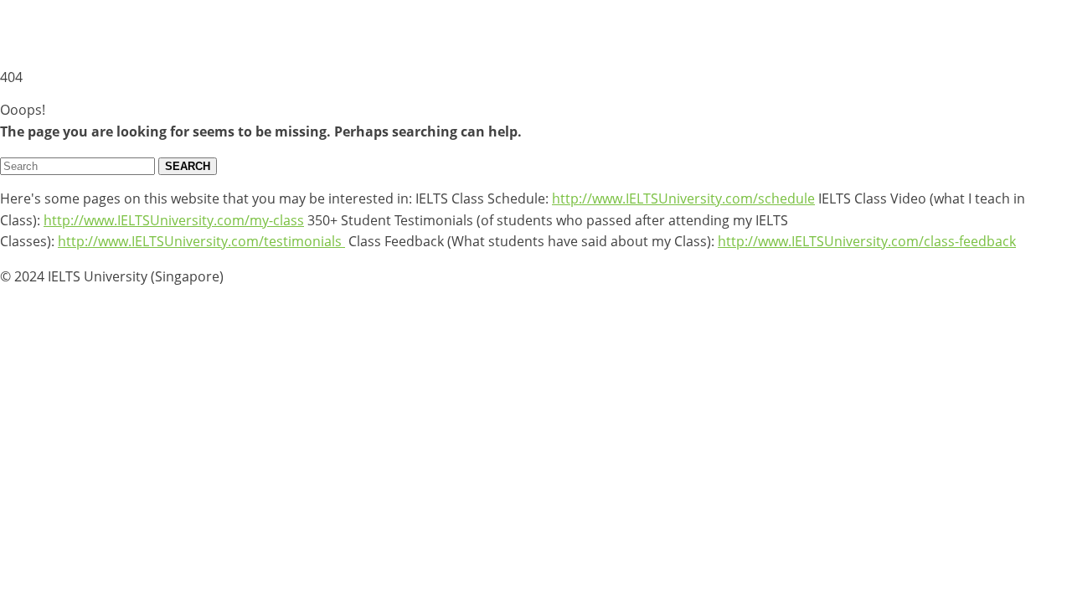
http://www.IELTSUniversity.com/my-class (174, 220)
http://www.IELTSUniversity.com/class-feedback (867, 241)
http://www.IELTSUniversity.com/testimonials (201, 241)
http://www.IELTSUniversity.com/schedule (683, 198)
